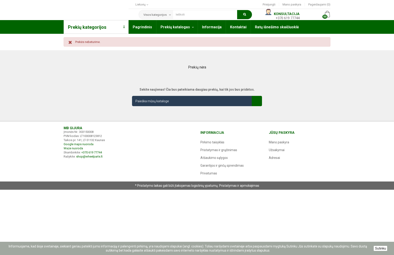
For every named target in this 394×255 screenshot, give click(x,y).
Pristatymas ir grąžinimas (218, 150)
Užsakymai (277, 150)
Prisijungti (269, 4)
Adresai (274, 158)
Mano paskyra (292, 4)
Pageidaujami (318, 4)
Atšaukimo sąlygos (214, 158)
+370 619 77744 (288, 18)
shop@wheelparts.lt (89, 156)
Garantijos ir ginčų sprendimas (222, 165)
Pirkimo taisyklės (212, 142)
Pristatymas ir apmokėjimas (239, 185)
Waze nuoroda (73, 148)
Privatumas (208, 173)
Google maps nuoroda (78, 144)
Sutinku (380, 248)
